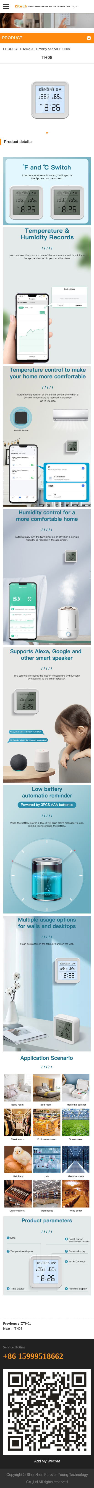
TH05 (18, 1328)
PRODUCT (11, 49)
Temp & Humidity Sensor (41, 49)
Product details (17, 142)
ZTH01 (26, 1323)
